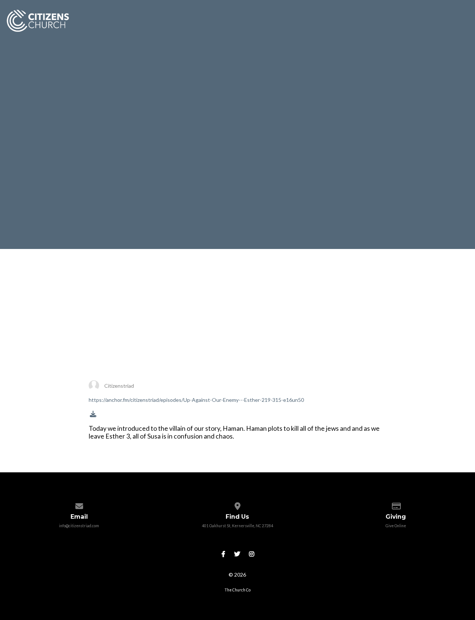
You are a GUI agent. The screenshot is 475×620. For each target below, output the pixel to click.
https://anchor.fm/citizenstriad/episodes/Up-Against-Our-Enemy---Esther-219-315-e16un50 (196, 400)
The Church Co (237, 590)
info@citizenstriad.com (79, 526)
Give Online (396, 526)
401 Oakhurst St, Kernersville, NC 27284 (237, 526)
